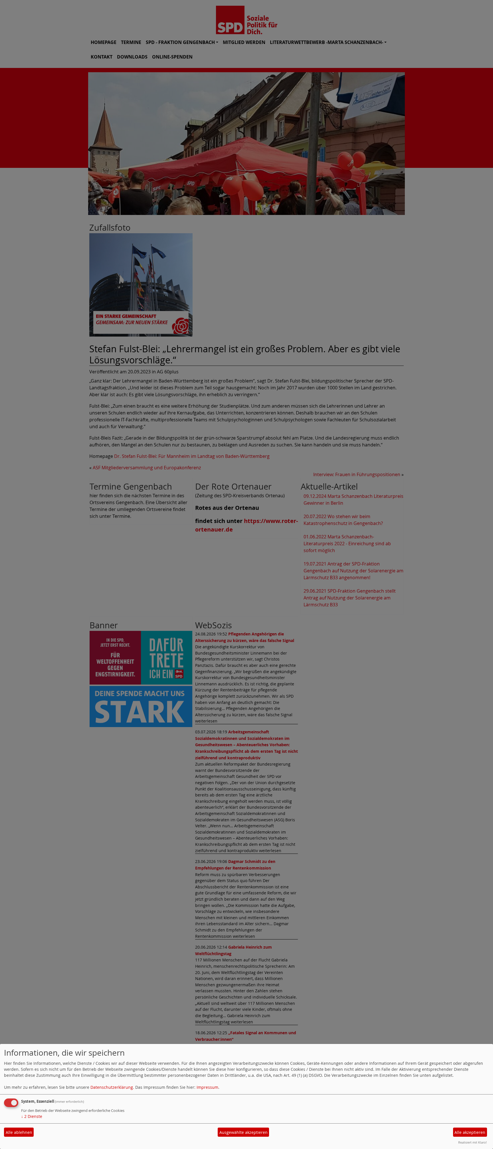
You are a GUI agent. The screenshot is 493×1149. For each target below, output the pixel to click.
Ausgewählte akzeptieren (243, 1132)
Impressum (207, 1087)
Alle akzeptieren (469, 1132)
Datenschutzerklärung (111, 1087)
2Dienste (31, 1116)
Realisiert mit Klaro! (472, 1142)
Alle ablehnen (19, 1132)
